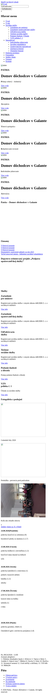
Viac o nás (5, 86)
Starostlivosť (10, 40)
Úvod (8, 21)
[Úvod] (4, 4)
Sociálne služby (11, 25)
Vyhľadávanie (6, 6)
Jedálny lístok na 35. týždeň (11, 527)
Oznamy (9, 59)
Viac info (4, 309)
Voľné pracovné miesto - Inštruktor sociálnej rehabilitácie (22, 254)
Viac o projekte (6, 287)
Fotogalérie (10, 55)
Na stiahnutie (10, 682)
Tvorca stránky (11, 686)
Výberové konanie (8, 246)
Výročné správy (11, 677)
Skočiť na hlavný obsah (9, 2)
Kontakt (9, 61)
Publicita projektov (12, 53)
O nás (8, 23)
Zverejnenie (10, 679)
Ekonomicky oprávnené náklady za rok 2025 (17, 252)
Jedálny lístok (11, 57)
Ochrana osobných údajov (15, 684)
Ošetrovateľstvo (11, 675)
